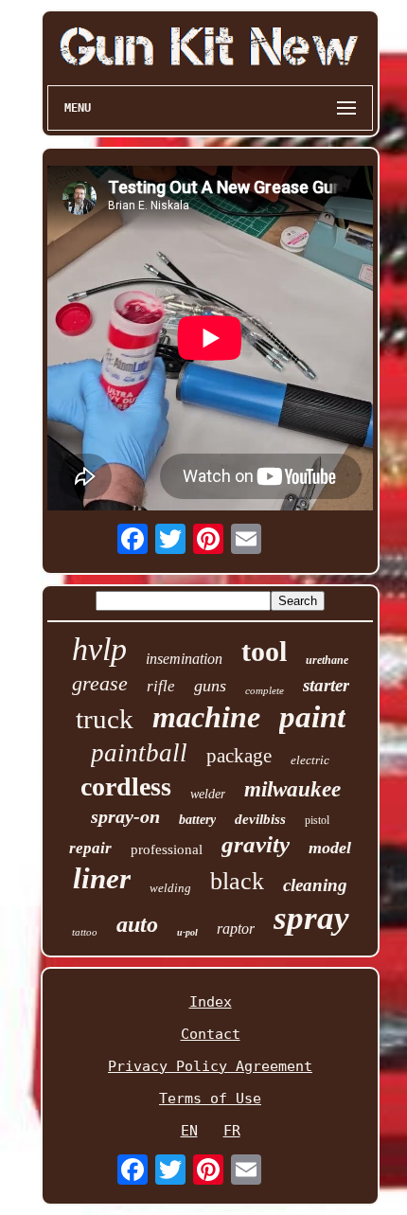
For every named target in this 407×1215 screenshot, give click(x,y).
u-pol (187, 932)
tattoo (84, 932)
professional (167, 849)
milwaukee (292, 789)
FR (231, 1130)
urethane (327, 660)
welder (207, 794)
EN (189, 1130)
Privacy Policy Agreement (210, 1066)
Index (210, 1001)
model (330, 847)
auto (137, 924)
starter (326, 685)
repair (90, 848)
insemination (184, 659)
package (239, 755)
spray (311, 918)
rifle (161, 686)
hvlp (99, 649)
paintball (139, 753)
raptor (236, 928)
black (237, 881)
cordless (125, 786)
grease (100, 683)
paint (312, 717)
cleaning (315, 885)
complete (264, 690)
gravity (255, 844)
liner (102, 878)
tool (264, 651)
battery (197, 820)
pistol (317, 820)
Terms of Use (210, 1098)
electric (310, 760)
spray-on (125, 816)
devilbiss (260, 819)
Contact (210, 1034)
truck (104, 719)
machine (206, 717)
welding (170, 888)
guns (210, 685)
